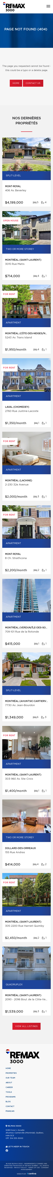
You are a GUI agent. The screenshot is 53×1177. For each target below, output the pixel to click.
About (9, 1082)
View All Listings (26, 1026)
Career (9, 1087)
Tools (9, 1092)
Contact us (33, 83)
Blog (8, 1101)
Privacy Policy (20, 1167)
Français (10, 1111)
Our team (10, 1078)
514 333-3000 (16, 1138)
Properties (11, 1073)
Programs (11, 1097)
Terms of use (34, 1167)
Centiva (31, 1173)
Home (16, 83)
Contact (10, 1106)
